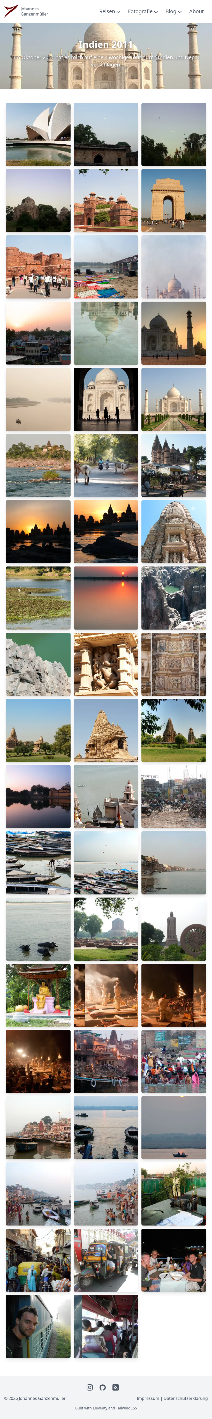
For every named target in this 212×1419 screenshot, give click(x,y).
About (196, 11)
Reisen (107, 11)
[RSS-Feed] (115, 1387)
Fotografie (140, 11)
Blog (170, 11)
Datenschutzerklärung (186, 1398)
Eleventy (100, 1408)
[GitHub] (103, 1387)
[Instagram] (90, 1387)
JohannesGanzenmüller (34, 11)
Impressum (148, 1398)
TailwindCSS (126, 1408)
